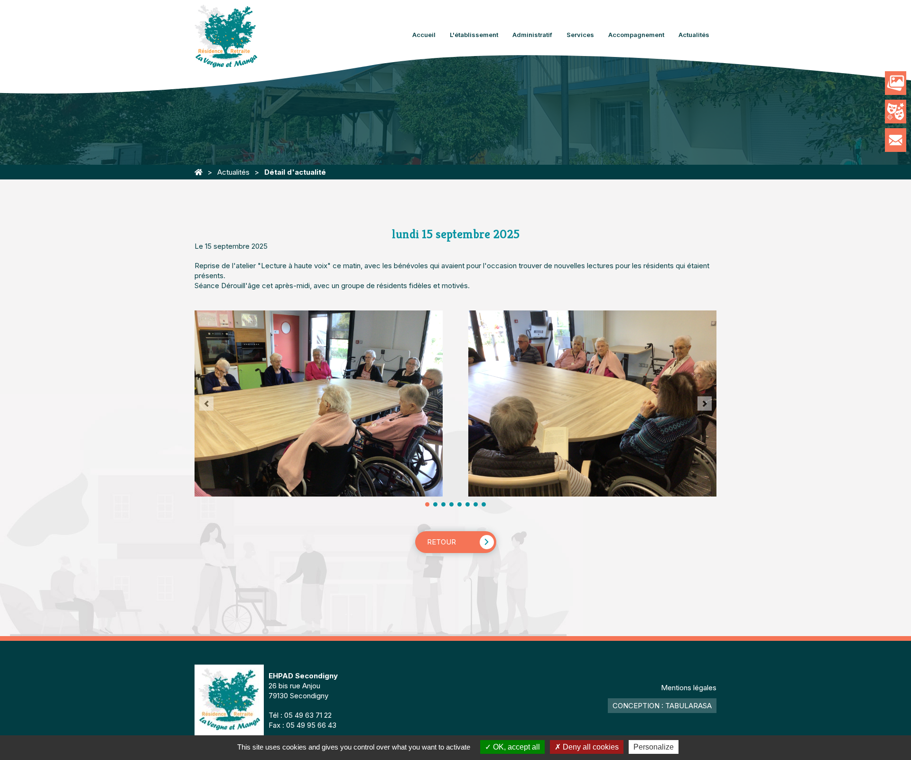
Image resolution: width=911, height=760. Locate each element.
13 (476, 504)
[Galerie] (895, 83)
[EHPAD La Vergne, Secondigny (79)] (199, 172)
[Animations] (895, 111)
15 (484, 504)
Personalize (653, 747)
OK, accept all (515, 747)
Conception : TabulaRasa (662, 705)
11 (467, 504)
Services (580, 34)
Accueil (424, 34)
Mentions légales (688, 687)
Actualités (694, 34)
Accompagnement (636, 34)
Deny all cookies (590, 747)
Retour (441, 541)
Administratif (532, 34)
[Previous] (206, 403)
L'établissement (474, 34)
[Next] (704, 403)
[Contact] (895, 140)
